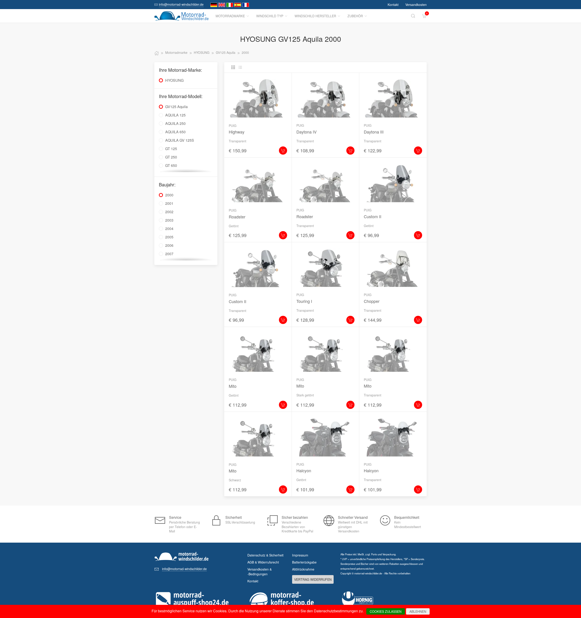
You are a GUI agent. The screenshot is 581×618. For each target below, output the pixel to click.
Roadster (237, 217)
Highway (236, 132)
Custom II (372, 216)
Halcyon (303, 470)
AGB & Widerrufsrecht (263, 562)
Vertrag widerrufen (313, 579)
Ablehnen (417, 611)
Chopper (371, 301)
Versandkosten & (259, 571)
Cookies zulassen (385, 611)
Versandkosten (416, 4)
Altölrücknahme (303, 569)
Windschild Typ (269, 16)
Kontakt (393, 4)
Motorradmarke (230, 16)
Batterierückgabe (304, 562)
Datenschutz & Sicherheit (265, 555)
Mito (232, 386)
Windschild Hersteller (315, 16)
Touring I (304, 301)
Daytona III (374, 132)
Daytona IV (306, 132)
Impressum (300, 555)
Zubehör (355, 16)
